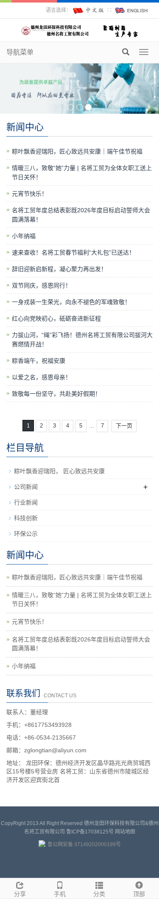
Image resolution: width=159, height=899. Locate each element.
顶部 (139, 894)
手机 (60, 894)
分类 (99, 894)
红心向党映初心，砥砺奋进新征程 (56, 318)
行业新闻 (26, 502)
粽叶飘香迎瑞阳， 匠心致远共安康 (59, 471)
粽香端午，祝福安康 (38, 360)
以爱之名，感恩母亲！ (41, 377)
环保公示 (26, 533)
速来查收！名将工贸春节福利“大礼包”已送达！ (73, 252)
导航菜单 (19, 52)
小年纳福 (24, 236)
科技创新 (26, 518)
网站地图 (125, 832)
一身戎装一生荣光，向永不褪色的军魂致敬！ (71, 302)
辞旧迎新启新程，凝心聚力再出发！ (59, 269)
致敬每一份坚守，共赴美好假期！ (56, 393)
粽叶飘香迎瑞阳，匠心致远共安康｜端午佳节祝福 (77, 151)
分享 (20, 894)
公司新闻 (26, 486)
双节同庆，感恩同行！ (41, 285)
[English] (131, 10)
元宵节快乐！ (29, 193)
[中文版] (89, 10)
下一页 (124, 425)
